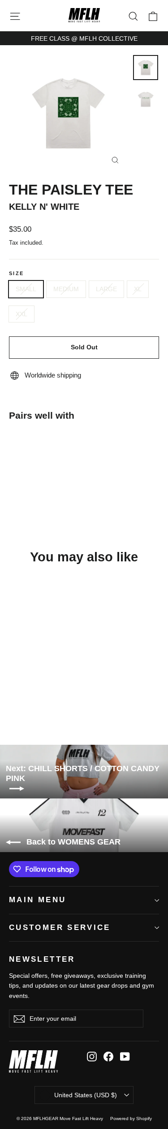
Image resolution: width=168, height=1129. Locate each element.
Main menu (37, 900)
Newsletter (42, 959)
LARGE (106, 289)
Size (16, 273)
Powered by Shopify (131, 1118)
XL (138, 289)
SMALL (26, 289)
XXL (21, 314)
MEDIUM (66, 289)
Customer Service (60, 927)
